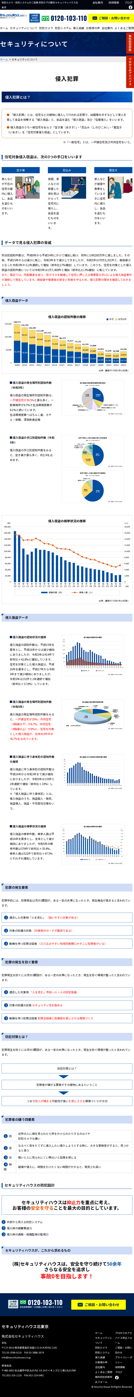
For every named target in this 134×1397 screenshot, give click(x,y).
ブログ (128, 2)
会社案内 (97, 2)
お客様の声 (93, 28)
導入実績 (78, 28)
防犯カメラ (46, 28)
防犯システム (63, 28)
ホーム (4, 28)
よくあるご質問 (124, 28)
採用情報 (114, 2)
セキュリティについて (23, 28)
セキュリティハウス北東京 (25, 1326)
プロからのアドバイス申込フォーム (123, 1337)
